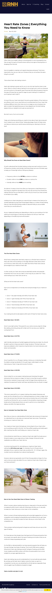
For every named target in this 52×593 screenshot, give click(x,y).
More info (24, 591)
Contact (47, 4)
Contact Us (35, 584)
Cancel (28, 584)
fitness (6, 31)
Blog (42, 4)
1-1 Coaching (36, 4)
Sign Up (29, 4)
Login (47, 9)
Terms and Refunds (44, 584)
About (23, 4)
